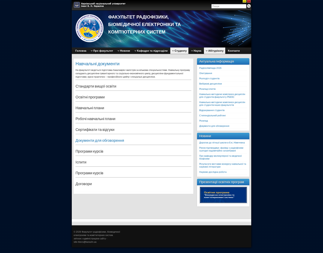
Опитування (205, 73)
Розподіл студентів (209, 78)
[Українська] (244, 1)
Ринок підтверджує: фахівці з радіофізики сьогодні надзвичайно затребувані (221, 149)
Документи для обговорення (100, 140)
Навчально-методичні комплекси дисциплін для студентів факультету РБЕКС (222, 95)
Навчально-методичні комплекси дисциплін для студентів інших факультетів (222, 103)
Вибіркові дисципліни (210, 83)
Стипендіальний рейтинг (212, 115)
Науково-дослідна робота (213, 172)
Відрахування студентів (211, 110)
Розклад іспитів (207, 89)
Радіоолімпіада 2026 (210, 68)
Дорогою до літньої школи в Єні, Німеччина (222, 142)
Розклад (203, 120)
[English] (249, 1)
